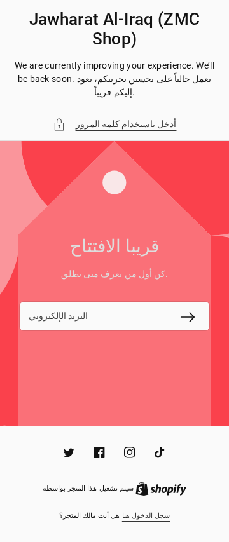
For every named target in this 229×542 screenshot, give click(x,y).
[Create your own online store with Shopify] (160, 488)
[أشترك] (187, 317)
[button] (115, 124)
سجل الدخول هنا (146, 516)
